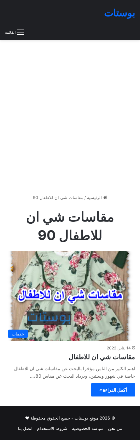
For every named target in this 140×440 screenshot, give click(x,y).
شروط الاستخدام (52, 428)
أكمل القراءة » (113, 390)
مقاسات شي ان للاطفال (102, 357)
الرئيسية (95, 197)
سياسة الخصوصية (88, 428)
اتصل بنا (25, 428)
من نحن (115, 428)
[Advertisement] (70, 119)
